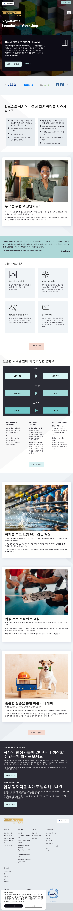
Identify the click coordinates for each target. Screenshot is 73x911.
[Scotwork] (13, 821)
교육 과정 (20, 829)
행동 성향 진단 (36, 838)
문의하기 (64, 2)
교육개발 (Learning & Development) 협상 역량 (10, 840)
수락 (13, 906)
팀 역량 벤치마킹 (36, 835)
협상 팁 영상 (49, 841)
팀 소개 (6, 876)
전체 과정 (20, 833)
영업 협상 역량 (8, 833)
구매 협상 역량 (8, 835)
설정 (33, 906)
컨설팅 (34, 829)
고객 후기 (6, 879)
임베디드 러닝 (22, 862)
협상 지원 (34, 833)
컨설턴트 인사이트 (51, 833)
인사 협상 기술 (8, 845)
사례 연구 (6, 881)
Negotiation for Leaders (24, 859)
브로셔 (48, 835)
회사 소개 (6, 868)
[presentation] (5, 84)
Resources (49, 829)
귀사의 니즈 (7, 829)
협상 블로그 (49, 843)
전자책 (48, 838)
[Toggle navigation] (69, 12)
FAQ (47, 850)
